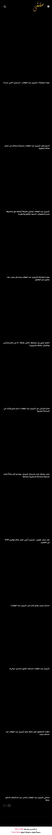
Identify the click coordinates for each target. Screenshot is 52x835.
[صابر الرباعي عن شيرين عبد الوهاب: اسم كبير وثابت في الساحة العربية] (26, 377)
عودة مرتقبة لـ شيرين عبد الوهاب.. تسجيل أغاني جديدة (26, 83)
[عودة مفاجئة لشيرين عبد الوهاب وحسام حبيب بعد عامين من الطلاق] (26, 245)
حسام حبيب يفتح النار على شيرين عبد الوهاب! (30, 606)
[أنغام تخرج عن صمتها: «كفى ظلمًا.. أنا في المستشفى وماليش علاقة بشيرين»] (26, 311)
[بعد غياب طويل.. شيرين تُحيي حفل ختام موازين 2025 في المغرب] (26, 508)
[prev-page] (4, 805)
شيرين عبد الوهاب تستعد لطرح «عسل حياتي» (29, 669)
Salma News (16, 832)
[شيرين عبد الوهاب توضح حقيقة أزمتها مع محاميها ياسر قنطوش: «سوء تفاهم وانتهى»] (26, 180)
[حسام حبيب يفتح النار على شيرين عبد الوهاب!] (26, 574)
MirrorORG (19, 829)
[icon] (28, 7)
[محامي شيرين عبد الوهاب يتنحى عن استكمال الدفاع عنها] (26, 766)
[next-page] (9, 805)
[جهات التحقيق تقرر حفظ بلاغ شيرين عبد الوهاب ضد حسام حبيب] (26, 700)
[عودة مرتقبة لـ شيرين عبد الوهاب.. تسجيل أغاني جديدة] (26, 51)
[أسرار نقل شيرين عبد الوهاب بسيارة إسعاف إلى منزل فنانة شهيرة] (26, 114)
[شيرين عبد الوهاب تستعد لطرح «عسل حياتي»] (26, 637)
